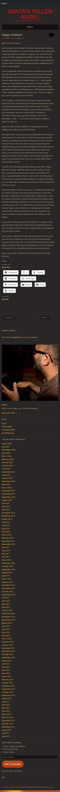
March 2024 (7, 456)
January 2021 (7, 478)
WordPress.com (48, 787)
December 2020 (8, 481)
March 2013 (7, 676)
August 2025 (7, 444)
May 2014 (6, 632)
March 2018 (7, 535)
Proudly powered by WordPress (14, 787)
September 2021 (8, 472)
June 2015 (6, 601)
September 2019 (8, 497)
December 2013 (8, 648)
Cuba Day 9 (8, 317)
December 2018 (8, 513)
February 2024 (8, 459)
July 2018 (5, 522)
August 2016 (7, 573)
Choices (45, 317)
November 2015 (8, 588)
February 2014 (8, 642)
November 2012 (8, 689)
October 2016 (7, 566)
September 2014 (8, 620)
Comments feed (8, 430)
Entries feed (7, 427)
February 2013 (8, 680)
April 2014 (6, 636)
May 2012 (6, 708)
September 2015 (8, 595)
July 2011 (5, 733)
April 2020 (6, 484)
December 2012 (8, 686)
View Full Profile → (9, 413)
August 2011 (7, 730)
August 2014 (7, 623)
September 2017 (8, 544)
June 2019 (6, 506)
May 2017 (6, 554)
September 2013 (8, 658)
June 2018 (6, 525)
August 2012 (7, 698)
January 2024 (7, 462)
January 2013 (7, 683)
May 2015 (6, 604)
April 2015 (6, 607)
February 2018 (8, 538)
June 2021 (6, 475)
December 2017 (8, 541)
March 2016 (7, 579)
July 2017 (5, 547)
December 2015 (8, 585)
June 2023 (6, 469)
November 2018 (8, 516)
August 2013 (7, 661)
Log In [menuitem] (4, 3)
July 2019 (5, 503)
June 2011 (6, 736)
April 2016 (6, 576)
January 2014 (7, 645)
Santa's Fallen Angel (30, 14)
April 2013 (6, 673)
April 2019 (6, 510)
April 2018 (6, 532)
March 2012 (7, 714)
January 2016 (7, 582)
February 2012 (8, 717)
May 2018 (6, 529)
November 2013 (8, 651)
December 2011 (8, 720)
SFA (22, 38)
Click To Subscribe (13, 764)
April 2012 (6, 711)
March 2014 (7, 639)
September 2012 (8, 695)
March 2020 (7, 488)
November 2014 (8, 617)
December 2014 (8, 613)
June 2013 (6, 667)
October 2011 (7, 724)
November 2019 (8, 494)
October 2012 (7, 692)
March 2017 (7, 560)
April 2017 (6, 557)
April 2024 (6, 453)
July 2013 (5, 664)
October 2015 (7, 591)
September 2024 (8, 450)
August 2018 (7, 519)
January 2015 (7, 610)
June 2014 (6, 629)
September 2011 (8, 727)
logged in (17, 337)
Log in (4, 423)
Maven (4, 405)
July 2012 (5, 702)
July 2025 (5, 447)
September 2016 (8, 569)
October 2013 (7, 654)
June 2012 (6, 705)
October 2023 (7, 465)
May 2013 (6, 670)
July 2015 (5, 598)
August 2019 (7, 500)
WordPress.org (8, 433)
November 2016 (8, 563)
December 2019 (8, 491)
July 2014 (5, 626)
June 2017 (6, 551)
